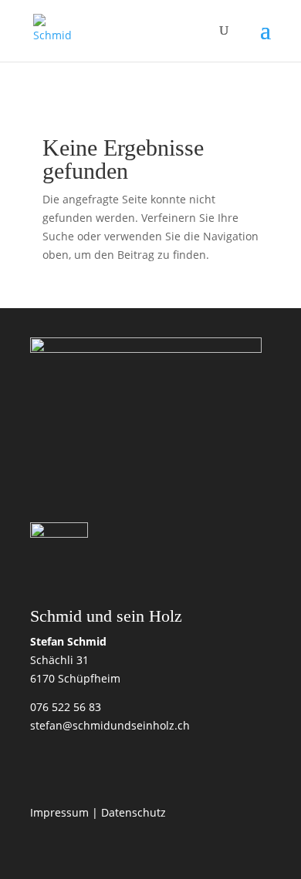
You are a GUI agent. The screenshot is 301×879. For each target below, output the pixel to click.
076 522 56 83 (65, 707)
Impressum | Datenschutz (98, 812)
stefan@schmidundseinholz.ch (110, 725)
